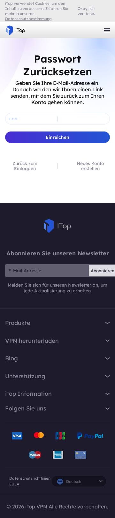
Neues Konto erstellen (90, 166)
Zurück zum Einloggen (24, 166)
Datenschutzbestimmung (28, 18)
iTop (57, 226)
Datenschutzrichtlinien (29, 478)
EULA (14, 484)
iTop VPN (15, 30)
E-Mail (14, 119)
